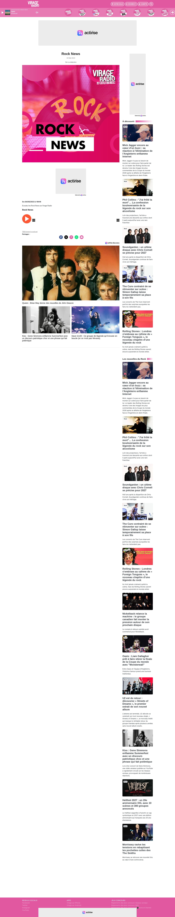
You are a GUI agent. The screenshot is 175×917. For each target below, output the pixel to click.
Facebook (26, 903)
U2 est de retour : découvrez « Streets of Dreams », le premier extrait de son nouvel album (135, 704)
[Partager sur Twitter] (65, 238)
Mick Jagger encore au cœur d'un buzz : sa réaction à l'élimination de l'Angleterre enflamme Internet (137, 151)
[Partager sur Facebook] (60, 238)
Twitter (25, 905)
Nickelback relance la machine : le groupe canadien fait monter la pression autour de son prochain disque (135, 619)
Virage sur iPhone (73, 903)
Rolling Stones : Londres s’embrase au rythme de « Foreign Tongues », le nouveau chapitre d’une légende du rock (137, 337)
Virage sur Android (74, 905)
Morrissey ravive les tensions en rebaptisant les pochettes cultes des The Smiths (136, 848)
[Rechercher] (151, 4)
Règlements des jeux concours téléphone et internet (131, 908)
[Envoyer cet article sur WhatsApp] (76, 238)
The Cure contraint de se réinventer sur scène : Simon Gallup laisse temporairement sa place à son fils (136, 292)
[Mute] (36, 12)
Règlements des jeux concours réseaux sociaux (129, 903)
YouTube (25, 910)
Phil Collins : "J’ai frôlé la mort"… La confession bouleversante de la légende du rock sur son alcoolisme (137, 205)
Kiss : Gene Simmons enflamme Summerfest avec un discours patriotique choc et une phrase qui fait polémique (137, 756)
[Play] (3, 12)
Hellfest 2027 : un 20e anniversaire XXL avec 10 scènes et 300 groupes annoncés (136, 804)
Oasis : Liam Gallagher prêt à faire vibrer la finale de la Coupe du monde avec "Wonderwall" (137, 660)
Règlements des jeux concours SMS (125, 905)
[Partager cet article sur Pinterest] (70, 238)
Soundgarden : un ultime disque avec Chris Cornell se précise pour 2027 (137, 250)
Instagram (26, 908)
